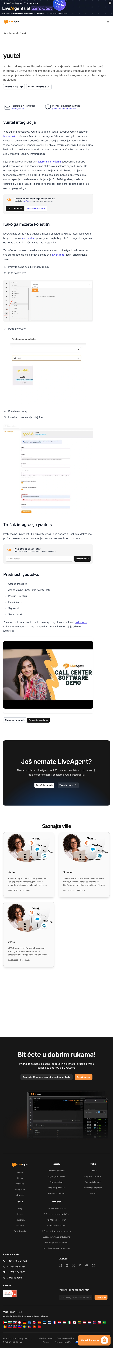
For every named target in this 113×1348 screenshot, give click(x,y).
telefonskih (9, 136)
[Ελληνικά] (29, 1322)
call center (28, 238)
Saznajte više (18, 108)
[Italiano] (69, 1322)
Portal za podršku (56, 1170)
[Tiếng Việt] (34, 1326)
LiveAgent (27, 201)
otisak (93, 1193)
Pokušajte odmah (44, 785)
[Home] (4, 33)
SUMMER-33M (17, 13)
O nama (93, 1170)
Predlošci (20, 1225)
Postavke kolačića (63, 1342)
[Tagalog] (29, 1326)
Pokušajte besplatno (38, 720)
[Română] (5, 1326)
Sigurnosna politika (65, 1338)
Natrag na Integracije (15, 720)
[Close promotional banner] (110, 3)
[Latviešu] (84, 1322)
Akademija (20, 1220)
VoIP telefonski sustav (56, 1220)
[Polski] (99, 1322)
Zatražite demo (15, 208)
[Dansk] (19, 1322)
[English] (34, 1322)
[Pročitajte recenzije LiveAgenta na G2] (10, 1293)
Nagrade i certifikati (93, 1176)
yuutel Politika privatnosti (64, 108)
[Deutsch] (24, 1322)
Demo (20, 1172)
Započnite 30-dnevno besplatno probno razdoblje (46, 1077)
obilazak (20, 1195)
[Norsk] (94, 1322)
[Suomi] (49, 1322)
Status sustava (56, 1182)
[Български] (10, 1322)
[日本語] (74, 1322)
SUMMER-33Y (43, 13)
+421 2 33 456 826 (17, 1261)
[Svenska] (24, 1326)
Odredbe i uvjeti (45, 1338)
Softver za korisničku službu (56, 1214)
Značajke (20, 1183)
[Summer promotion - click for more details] (56, 8)
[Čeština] (15, 1322)
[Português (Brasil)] (104, 1322)
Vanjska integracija (37, 86)
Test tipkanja (20, 1231)
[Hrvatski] (59, 1322)
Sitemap (46, 1342)
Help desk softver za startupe (56, 1248)
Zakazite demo (66, 785)
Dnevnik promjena (56, 1187)
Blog (20, 1208)
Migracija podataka (56, 1176)
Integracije (14, 33)
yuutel (25, 33)
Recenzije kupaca (93, 1182)
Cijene (20, 1178)
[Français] (54, 1322)
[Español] (39, 1322)
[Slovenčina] (15, 1326)
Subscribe (101, 1297)
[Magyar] (64, 1322)
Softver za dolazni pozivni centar (56, 1231)
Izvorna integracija (14, 86)
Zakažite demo (84, 1077)
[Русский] (10, 1326)
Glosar (20, 1214)
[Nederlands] (89, 1322)
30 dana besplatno (36, 208)
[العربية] (5, 1322)
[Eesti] (44, 1322)
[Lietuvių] (79, 1322)
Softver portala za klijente (56, 1242)
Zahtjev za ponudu (56, 1193)
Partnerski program (93, 1187)
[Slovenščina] (19, 1326)
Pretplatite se (82, 558)
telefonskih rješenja (49, 161)
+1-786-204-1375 (16, 1272)
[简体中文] (39, 1326)
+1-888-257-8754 (16, 1266)
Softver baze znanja (56, 1208)
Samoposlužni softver (56, 1225)
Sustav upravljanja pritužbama (56, 1237)
